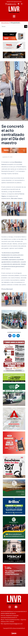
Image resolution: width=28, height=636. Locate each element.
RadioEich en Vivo (11, 4)
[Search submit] (26, 26)
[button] (14, 16)
